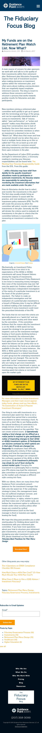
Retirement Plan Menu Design (21, 590)
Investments (34, 593)
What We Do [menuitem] (21, 672)
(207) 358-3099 (20, 717)
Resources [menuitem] (21, 686)
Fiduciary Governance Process (15, 593)
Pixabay (30, 263)
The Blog (21, 697)
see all (3, 646)
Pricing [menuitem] (21, 679)
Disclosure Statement (21, 726)
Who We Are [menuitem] (21, 669)
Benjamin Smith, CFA (12, 51)
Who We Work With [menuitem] (21, 676)
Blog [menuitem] (21, 683)
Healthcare (10, 640)
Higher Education (13, 642)
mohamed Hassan (20, 263)
